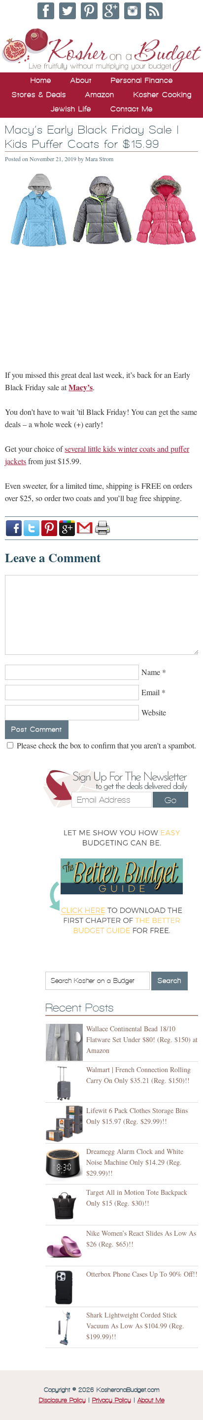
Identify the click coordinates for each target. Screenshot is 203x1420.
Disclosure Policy (62, 1400)
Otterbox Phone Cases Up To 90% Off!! (142, 1274)
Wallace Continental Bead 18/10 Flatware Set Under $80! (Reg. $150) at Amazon (142, 1039)
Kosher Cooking (163, 95)
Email (150, 692)
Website (153, 712)
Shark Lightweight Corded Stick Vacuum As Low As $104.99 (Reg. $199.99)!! (135, 1325)
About (81, 80)
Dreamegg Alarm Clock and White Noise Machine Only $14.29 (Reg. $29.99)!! (134, 1162)
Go (170, 800)
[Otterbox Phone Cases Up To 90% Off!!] (65, 1288)
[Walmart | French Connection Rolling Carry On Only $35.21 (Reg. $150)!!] (65, 1083)
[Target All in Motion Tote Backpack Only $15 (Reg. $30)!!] (65, 1206)
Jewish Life (71, 109)
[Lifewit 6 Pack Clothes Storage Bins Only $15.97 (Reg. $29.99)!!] (65, 1124)
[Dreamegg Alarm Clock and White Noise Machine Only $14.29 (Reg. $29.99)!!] (65, 1165)
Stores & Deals (39, 95)
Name (150, 672)
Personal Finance (142, 80)
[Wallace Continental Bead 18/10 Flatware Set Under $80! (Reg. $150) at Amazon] (65, 1042)
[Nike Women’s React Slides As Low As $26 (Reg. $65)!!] (65, 1247)
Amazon (99, 95)
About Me (151, 1400)
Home (41, 80)
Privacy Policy (111, 1400)
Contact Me (131, 109)
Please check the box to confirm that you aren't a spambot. (105, 745)
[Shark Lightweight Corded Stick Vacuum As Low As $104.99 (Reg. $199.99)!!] (65, 1329)
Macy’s (80, 387)
